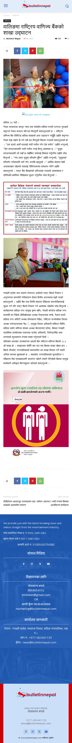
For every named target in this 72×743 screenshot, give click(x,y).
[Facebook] (17, 51)
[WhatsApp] (40, 51)
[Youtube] (48, 564)
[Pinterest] (32, 51)
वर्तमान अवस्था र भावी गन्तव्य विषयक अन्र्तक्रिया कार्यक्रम (53, 503)
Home (6, 15)
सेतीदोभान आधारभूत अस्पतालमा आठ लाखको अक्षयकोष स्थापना (19, 503)
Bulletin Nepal (13, 38)
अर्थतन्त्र (15, 15)
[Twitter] (25, 51)
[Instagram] (32, 564)
